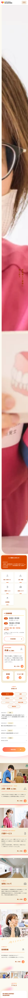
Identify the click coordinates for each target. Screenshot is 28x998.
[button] (26, 516)
